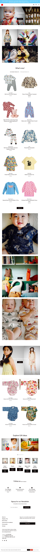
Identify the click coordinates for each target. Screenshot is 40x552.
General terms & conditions (7, 522)
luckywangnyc (23, 481)
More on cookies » (36, 549)
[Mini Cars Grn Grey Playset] (10, 83)
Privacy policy (5, 524)
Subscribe (27, 507)
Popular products (24, 71)
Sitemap (3, 525)
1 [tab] (17, 454)
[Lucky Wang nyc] (16, 517)
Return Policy (4, 520)
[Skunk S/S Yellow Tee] (29, 163)
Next (39, 26)
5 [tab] (22, 454)
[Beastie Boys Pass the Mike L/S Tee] (10, 189)
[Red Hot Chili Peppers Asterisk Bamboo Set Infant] (10, 136)
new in (20, 362)
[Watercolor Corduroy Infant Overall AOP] (29, 110)
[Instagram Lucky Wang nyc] (6, 540)
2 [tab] (18, 454)
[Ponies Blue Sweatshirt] (29, 136)
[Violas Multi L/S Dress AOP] (10, 163)
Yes (28, 549)
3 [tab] (20, 454)
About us (4, 516)
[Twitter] (4, 540)
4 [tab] (21, 454)
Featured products (14, 71)
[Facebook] (2, 540)
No (31, 549)
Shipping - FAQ (5, 518)
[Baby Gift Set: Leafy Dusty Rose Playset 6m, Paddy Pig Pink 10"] (10, 110)
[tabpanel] (20, 16)
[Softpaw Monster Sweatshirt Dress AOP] (29, 189)
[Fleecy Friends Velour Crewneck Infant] (29, 83)
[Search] (36, 4)
